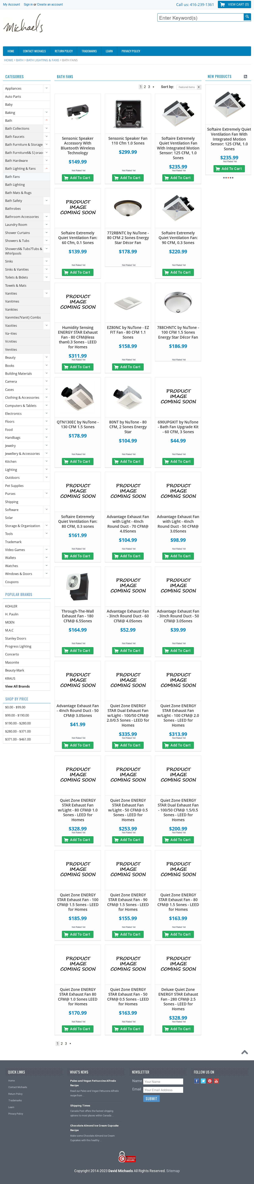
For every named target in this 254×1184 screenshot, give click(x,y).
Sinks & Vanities (17, 269)
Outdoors (12, 477)
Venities (11, 349)
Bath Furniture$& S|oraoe (24, 152)
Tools (9, 534)
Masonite (12, 662)
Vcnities (11, 341)
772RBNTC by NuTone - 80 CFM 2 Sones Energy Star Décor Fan (128, 237)
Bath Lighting (15, 184)
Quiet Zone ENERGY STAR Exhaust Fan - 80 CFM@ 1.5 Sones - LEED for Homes (178, 902)
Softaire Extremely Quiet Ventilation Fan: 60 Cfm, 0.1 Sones (77, 237)
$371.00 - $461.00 (18, 739)
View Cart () (238, 4)
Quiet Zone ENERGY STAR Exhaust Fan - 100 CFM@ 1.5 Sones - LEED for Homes (78, 902)
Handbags (12, 437)
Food (9, 429)
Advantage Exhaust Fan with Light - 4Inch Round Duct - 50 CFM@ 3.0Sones (178, 524)
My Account (11, 4)
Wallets (10, 558)
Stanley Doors (15, 638)
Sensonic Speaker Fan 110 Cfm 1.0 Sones (127, 141)
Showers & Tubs (17, 241)
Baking (10, 112)
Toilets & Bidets (16, 277)
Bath (19, 60)
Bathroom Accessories (22, 217)
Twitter (203, 1081)
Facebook (196, 1081)
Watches (11, 566)
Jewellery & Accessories (22, 453)
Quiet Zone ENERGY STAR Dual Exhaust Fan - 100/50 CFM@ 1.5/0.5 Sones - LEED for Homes (178, 810)
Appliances (13, 88)
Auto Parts (13, 96)
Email (136, 1089)
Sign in (28, 4)
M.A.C (9, 630)
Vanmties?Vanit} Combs (23, 317)
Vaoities (11, 325)
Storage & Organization (22, 526)
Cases (9, 389)
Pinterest (209, 1081)
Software (11, 510)
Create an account (50, 4)
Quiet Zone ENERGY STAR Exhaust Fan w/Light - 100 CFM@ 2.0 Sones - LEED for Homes (178, 715)
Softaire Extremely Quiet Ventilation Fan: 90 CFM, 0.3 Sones (178, 237)
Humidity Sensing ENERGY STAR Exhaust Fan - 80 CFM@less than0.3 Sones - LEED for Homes (78, 337)
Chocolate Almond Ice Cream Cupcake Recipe (94, 1128)
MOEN (9, 622)
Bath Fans (12, 176)
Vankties (11, 309)
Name (137, 1081)
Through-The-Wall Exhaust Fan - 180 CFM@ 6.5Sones (78, 616)
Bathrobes (13, 208)
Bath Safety (13, 200)
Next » (153, 86)
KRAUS (10, 678)
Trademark (13, 542)
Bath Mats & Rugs (18, 193)
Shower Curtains (17, 233)
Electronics (13, 413)
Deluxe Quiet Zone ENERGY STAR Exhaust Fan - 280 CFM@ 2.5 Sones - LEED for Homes (178, 999)
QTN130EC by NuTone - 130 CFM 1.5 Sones (78, 425)
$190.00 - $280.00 (18, 723)
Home (8, 60)
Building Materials (18, 373)
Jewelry (10, 446)
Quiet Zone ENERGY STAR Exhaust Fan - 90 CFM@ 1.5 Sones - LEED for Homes (128, 902)
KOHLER (11, 606)
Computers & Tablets (21, 405)
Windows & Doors (18, 574)
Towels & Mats (15, 285)
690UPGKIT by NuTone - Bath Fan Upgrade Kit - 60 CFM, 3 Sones (178, 427)
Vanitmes (12, 301)
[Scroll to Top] (245, 1053)
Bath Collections (17, 128)
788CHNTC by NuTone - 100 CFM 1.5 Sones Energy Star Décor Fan (178, 332)
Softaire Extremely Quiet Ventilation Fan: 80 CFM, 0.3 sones (77, 521)
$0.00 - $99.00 (15, 707)
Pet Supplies (14, 486)
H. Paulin (11, 614)
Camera (11, 381)
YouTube (216, 1081)
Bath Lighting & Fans (42, 60)
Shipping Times (80, 1105)
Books (9, 365)
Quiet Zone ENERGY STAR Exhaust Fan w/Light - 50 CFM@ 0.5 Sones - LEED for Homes (128, 810)
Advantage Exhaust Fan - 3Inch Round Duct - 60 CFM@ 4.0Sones (128, 616)
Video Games (15, 550)
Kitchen (10, 461)
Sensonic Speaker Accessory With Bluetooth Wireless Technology (78, 146)
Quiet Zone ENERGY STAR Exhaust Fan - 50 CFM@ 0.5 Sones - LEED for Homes (128, 997)
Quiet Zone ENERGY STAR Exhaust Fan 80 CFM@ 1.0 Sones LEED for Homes (77, 997)
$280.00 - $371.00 (18, 731)
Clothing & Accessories (22, 397)
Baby (9, 104)
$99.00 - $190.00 (17, 715)
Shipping (11, 502)
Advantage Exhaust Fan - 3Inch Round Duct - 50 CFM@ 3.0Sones (178, 616)
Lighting (11, 469)
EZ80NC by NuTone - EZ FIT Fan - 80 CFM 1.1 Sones (128, 332)
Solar (9, 517)
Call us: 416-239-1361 (195, 4)
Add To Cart (80, 178)
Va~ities (11, 333)
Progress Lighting (18, 646)
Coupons (12, 582)
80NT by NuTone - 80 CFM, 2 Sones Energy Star (128, 427)
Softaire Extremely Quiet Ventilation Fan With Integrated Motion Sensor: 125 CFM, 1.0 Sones (178, 148)
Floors (9, 421)
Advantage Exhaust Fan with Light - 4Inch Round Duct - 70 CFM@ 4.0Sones (128, 524)
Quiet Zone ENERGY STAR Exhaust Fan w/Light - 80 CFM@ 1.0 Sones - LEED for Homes (78, 810)
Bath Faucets (14, 136)
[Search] (247, 16)
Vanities (11, 293)
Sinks (9, 261)
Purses (10, 493)
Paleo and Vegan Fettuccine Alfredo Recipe (93, 1083)
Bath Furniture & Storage (24, 144)
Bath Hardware (16, 160)
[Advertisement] (179, 35)
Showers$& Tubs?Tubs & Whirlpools (23, 251)
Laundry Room (16, 224)
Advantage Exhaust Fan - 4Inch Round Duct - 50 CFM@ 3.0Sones (78, 710)
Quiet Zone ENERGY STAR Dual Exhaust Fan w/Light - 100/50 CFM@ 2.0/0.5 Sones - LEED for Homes (128, 715)
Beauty (10, 357)
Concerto (12, 654)
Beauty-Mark (14, 670)
